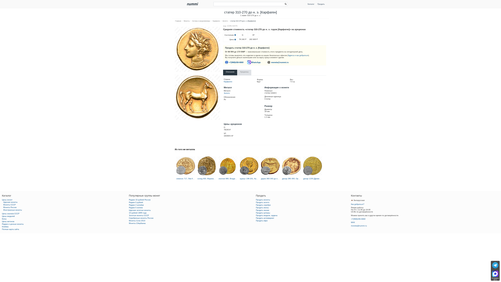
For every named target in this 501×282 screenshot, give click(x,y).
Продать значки (262, 210)
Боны (4, 219)
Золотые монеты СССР (139, 215)
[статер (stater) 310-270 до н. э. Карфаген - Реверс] (197, 97)
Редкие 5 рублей (136, 202)
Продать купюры (263, 213)
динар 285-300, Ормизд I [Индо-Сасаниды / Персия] (291, 179)
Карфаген (216, 21)
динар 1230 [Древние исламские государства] (312, 179)
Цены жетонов (8, 221)
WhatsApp (256, 62)
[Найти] (285, 4)
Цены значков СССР (10, 214)
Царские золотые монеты (140, 210)
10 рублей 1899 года (138, 213)
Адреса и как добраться (298, 55)
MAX (353, 222)
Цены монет (7, 200)
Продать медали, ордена (266, 215)
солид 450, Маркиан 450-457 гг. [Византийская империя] (206, 179)
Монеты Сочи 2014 (137, 221)
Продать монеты (263, 200)
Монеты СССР (9, 205)
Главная (178, 21)
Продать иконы (262, 208)
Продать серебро (263, 205)
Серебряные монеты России (141, 218)
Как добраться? (357, 204)
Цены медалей (8, 216)
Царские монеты (10, 202)
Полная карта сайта (10, 229)
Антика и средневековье (201, 21)
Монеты (187, 21)
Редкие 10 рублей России (140, 200)
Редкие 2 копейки (136, 205)
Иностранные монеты (12, 210)
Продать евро (262, 221)
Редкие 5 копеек (136, 208)
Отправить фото (495, 279)
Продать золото (262, 202)
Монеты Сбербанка (137, 223)
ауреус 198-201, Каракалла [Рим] (249, 179)
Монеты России (10, 207)
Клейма (5, 227)
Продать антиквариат (265, 218)
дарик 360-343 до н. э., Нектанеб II (270, 179)
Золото (225, 21)
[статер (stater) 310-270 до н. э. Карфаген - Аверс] (197, 49)
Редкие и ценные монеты (13, 224)
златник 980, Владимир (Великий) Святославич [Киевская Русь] (228, 179)
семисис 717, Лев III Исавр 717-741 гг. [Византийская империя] (185, 179)
